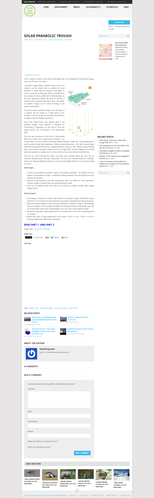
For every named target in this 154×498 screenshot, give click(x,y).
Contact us (125, 495)
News (126, 7)
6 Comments (68, 39)
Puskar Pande (28, 39)
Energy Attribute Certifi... (70, 2)
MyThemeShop (60, 495)
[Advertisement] (65, 25)
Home (46, 7)
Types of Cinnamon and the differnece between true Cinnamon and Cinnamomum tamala (114, 164)
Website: (30, 431)
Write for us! (111, 495)
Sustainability (93, 7)
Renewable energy (46, 308)
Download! (119, 22)
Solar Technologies (60, 308)
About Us (72, 495)
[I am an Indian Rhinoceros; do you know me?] (68, 474)
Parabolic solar (33, 308)
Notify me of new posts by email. (39, 447)
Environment (61, 7)
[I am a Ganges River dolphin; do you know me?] (32, 473)
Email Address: (33, 421)
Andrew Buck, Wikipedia (41, 229)
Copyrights (84, 495)
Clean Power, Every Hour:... (47, 2)
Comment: (32, 389)
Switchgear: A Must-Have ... (117, 2)
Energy (76, 7)
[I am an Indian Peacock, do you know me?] (86, 474)
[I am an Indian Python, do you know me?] (103, 474)
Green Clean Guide (38, 495)
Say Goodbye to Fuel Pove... (93, 2)
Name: (30, 411)
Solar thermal (72, 308)
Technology (112, 7)
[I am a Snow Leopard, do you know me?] (121, 475)
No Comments (64, 322)
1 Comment (27, 324)
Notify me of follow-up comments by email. (42, 441)
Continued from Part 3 (32, 75)
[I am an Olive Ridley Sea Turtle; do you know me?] (50, 474)
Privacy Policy (97, 495)
